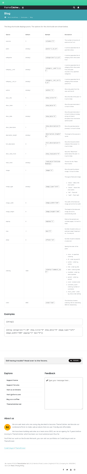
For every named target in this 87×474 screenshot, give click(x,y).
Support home (12, 380)
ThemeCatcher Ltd (23, 463)
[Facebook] (63, 469)
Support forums (13, 385)
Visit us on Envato (14, 390)
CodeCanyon (9, 448)
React (13, 465)
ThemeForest (20, 448)
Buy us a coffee (13, 399)
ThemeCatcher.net (14, 404)
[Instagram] (74, 469)
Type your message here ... (59, 380)
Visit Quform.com (14, 394)
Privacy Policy (19, 465)
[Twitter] (67, 469)
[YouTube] (71, 469)
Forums (76, 360)
